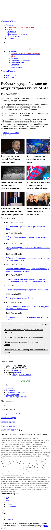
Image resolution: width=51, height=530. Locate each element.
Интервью (11, 32)
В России (10, 77)
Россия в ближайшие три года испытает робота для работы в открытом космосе (27, 270)
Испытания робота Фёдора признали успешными (27, 290)
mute (8, 502)
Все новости (6, 135)
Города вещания (8, 422)
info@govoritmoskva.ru (22, 375)
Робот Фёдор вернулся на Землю (19, 298)
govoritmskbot (16, 370)
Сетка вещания (13, 36)
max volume (11, 506)
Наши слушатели (8, 426)
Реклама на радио (8, 418)
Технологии (11, 75)
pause (8, 500)
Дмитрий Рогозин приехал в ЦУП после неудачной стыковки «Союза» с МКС (28, 307)
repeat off (9, 519)
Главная (4, 71)
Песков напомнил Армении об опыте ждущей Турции (22, 343)
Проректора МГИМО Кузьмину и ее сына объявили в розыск (26, 351)
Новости (9, 25)
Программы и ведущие (17, 34)
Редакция (11, 38)
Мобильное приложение (16, 397)
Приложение (16, 67)
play (7, 498)
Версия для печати (11, 133)
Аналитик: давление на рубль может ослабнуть (23, 337)
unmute (9, 504)
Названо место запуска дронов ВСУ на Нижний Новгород (23, 331)
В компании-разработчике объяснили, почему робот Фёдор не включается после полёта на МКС (27, 280)
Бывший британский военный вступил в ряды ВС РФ (25, 325)
